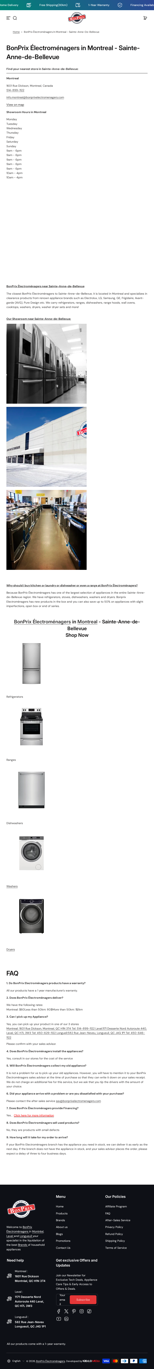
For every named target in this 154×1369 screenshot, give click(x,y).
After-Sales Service (117, 1220)
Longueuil (26, 1236)
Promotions (63, 1241)
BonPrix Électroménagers (42, 622)
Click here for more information (34, 1115)
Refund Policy (114, 1234)
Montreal (87, 622)
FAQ (107, 1213)
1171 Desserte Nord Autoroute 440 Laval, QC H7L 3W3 (29, 1301)
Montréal (38, 1231)
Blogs (59, 1234)
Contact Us (63, 1248)
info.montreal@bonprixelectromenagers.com (35, 97)
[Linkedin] (66, 1318)
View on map (15, 104)
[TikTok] (89, 1311)
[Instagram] (81, 1311)
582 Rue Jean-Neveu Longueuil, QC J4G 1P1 (30, 1324)
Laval (10, 1236)
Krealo (91, 1360)
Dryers (10, 949)
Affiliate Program (116, 1206)
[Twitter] (66, 1311)
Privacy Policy (114, 1227)
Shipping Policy (115, 1241)
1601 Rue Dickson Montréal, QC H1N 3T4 (30, 1278)
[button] (15, 18)
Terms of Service (116, 1248)
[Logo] (77, 18)
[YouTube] (58, 1318)
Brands (23, 1245)
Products (62, 1213)
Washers (12, 886)
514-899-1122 (15, 90)
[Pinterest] (74, 1311)
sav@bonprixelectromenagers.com (78, 1101)
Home (16, 32)
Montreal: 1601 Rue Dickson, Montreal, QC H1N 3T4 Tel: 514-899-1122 (50, 1028)
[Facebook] (58, 1311)
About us (62, 1227)
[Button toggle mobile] (8, 18)
